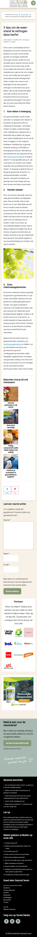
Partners (6, 892)
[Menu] (33, 2)
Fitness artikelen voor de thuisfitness (16, 866)
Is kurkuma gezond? (11, 843)
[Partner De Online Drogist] (18, 643)
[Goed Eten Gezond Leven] (18, 3)
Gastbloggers (7, 897)
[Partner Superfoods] (28, 654)
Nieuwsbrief (7, 900)
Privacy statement (9, 890)
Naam (6, 554)
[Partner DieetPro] (28, 643)
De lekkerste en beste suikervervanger (17, 874)
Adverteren (7, 895)
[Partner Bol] (9, 643)
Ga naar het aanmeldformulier (17, 743)
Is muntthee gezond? (11, 851)
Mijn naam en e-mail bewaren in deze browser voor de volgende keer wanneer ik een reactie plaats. (17, 582)
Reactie (7, 520)
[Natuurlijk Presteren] (18, 706)
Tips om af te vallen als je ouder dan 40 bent (18, 860)
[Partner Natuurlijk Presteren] (18, 632)
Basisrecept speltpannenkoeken (15, 857)
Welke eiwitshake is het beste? (14, 863)
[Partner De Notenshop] (9, 632)
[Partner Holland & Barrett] (18, 654)
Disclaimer (6, 888)
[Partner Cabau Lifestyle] (28, 632)
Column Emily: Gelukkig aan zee (15, 801)
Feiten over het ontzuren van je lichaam (17, 854)
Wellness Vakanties (9, 909)
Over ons (6, 885)
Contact (5, 902)
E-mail (6, 565)
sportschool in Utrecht (15, 157)
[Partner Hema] (9, 654)
